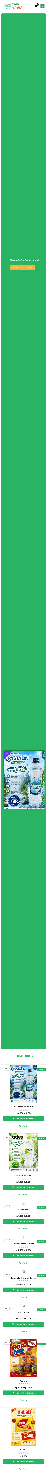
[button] (23, 1126)
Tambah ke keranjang (25, 1118)
